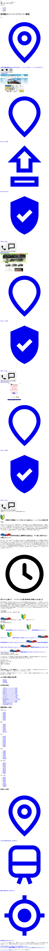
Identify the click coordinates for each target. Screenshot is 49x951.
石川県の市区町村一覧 (7, 703)
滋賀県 (4, 752)
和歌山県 (5, 758)
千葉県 (4, 729)
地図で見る (3, 621)
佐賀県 (4, 778)
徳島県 (4, 769)
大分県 (4, 782)
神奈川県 (5, 731)
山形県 (4, 718)
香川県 (4, 770)
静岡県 (4, 745)
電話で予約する (3, 251)
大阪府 (4, 754)
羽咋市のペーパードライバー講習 (10, 694)
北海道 (4, 712)
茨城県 (4, 724)
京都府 (4, 753)
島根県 (4, 764)
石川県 (4, 8)
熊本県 (4, 781)
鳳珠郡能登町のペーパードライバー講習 (11, 699)
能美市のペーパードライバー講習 (10, 701)
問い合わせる (11, 251)
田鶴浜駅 (5, 679)
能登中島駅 (5, 682)
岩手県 (4, 714)
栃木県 (4, 725)
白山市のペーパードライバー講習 (10, 696)
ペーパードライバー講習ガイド (7, 949)
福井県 (4, 740)
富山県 (4, 737)
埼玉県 (4, 728)
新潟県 (4, 736)
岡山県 (4, 765)
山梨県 (4, 741)
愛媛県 (4, 771)
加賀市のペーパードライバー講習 (10, 693)
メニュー (2, 4)
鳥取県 (4, 763)
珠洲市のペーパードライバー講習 (10, 700)
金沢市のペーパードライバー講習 (10, 688)
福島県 (4, 719)
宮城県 (4, 716)
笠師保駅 (5, 681)
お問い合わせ (16, 946)
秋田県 (4, 717)
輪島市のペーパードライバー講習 (10, 691)
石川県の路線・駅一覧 (7, 704)
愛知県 (4, 746)
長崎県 (4, 780)
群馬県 (4, 726)
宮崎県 (4, 783)
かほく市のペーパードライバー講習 (10, 695)
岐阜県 (4, 743)
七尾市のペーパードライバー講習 (10, 689)
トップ (4, 7)
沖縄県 (4, 786)
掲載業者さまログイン (23, 946)
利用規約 (6, 946)
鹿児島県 (5, 785)
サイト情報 (10, 946)
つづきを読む (3, 610)
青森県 (4, 713)
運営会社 (2, 946)
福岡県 (4, 777)
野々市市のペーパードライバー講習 (10, 698)
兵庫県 (4, 756)
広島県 (4, 766)
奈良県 (4, 757)
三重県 (4, 750)
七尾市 (4, 9)
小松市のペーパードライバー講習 (10, 690)
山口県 (4, 768)
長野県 (4, 742)
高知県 (4, 773)
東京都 (4, 730)
